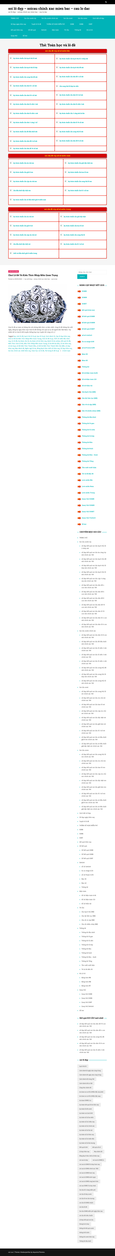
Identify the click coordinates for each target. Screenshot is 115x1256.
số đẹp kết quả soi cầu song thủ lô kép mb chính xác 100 (93, 675)
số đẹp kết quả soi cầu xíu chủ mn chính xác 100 (93, 762)
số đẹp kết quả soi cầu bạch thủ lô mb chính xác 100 (93, 573)
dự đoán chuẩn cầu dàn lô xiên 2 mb (25, 104)
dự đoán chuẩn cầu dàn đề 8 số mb (71, 141)
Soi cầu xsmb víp (30, 18)
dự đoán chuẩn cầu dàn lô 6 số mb (25, 95)
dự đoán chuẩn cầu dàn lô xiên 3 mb (72, 104)
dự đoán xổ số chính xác (87, 1126)
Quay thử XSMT (88, 512)
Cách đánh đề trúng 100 (86, 1079)
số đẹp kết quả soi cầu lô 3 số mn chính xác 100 (93, 795)
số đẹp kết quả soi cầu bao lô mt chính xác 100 (93, 706)
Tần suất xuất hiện (89, 467)
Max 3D (85, 354)
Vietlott (43, 30)
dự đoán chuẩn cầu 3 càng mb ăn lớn (72, 113)
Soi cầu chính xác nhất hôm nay (19, 351)
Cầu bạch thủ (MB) (89, 392)
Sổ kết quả (32, 30)
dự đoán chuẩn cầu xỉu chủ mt (23, 217)
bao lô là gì (41, 336)
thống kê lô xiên (84, 1232)
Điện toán (55, 30)
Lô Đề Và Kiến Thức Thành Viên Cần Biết (51, 346)
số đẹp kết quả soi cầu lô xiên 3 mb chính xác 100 (93, 656)
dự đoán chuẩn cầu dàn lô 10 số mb (72, 122)
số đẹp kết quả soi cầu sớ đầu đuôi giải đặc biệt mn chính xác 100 (93, 808)
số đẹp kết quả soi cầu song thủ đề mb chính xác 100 (93, 669)
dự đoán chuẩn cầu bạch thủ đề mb (72, 67)
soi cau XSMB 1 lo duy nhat (87, 1185)
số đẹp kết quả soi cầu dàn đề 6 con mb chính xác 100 (92, 593)
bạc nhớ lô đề (18, 336)
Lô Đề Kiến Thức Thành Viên (26, 346)
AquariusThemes (39, 1252)
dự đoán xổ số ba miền (86, 1117)
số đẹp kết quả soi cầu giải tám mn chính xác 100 (93, 788)
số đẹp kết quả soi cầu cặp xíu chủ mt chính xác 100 (93, 712)
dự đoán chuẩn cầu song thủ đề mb (25, 77)
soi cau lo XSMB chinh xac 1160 (88, 1168)
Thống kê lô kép (88, 436)
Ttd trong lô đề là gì (52, 351)
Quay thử (14, 36)
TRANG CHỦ (15, 18)
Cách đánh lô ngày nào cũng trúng (90, 1070)
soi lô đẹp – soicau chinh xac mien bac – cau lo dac (49, 8)
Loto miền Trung (88, 493)
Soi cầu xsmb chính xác (50, 18)
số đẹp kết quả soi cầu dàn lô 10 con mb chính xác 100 (92, 612)
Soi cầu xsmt (68, 18)
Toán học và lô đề (38, 351)
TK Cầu (66, 30)
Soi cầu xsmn (82, 18)
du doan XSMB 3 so (85, 1100)
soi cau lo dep (83, 1160)
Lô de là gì (12, 346)
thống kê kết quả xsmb (86, 1228)
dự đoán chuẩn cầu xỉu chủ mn (23, 163)
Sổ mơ (25, 36)
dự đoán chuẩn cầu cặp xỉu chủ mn (25, 181)
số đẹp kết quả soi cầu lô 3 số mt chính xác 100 (93, 732)
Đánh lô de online (53, 341)
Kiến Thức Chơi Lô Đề (15, 343)
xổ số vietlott (87, 335)
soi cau (11, 1252)
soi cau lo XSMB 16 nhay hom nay (89, 1164)
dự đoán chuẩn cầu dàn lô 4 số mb (25, 86)
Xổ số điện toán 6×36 (88, 895)
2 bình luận (66, 351)
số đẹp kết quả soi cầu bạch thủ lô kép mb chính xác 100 (93, 567)
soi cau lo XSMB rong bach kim (88, 1181)
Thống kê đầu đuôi (89, 417)
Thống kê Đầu (87, 442)
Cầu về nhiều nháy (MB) (91, 411)
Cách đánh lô (50, 336)
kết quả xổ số (96, 1147)
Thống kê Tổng (87, 461)
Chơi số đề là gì (47, 339)
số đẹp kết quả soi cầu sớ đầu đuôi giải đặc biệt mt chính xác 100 (93, 745)
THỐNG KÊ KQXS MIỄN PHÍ (56, 24)
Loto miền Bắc (87, 480)
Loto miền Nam (88, 486)
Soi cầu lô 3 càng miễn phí (87, 1190)
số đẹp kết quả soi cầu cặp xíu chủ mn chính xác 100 (93, 775)
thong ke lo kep (84, 1224)
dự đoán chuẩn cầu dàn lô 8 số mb (71, 95)
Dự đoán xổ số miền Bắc (86, 1139)
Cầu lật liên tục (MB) (89, 398)
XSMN (81, 24)
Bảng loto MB (86, 978)
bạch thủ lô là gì (30, 336)
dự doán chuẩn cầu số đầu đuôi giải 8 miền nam (29, 200)
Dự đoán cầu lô (23, 341)
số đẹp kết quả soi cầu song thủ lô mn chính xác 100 (93, 755)
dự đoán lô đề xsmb (85, 1109)
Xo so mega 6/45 (88, 342)
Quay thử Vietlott (89, 518)
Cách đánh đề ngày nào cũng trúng (90, 1075)
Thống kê (78, 30)
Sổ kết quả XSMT (88, 329)
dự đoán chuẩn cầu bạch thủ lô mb (25, 58)
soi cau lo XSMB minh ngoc (87, 1177)
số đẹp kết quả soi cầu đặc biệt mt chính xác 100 (93, 719)
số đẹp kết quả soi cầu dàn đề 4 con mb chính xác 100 (92, 586)
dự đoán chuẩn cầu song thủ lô (74, 235)
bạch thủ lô (82, 1066)
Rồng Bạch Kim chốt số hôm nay (48, 348)
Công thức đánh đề (85, 1087)
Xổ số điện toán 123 (89, 379)
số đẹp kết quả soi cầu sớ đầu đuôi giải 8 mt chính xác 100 (93, 738)
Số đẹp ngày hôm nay (18, 24)
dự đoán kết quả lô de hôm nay (89, 1105)
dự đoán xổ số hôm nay (86, 1134)
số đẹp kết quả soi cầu (86, 1220)
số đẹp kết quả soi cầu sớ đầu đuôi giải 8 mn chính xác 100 (93, 801)
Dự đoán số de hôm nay (38, 341)
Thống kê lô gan (88, 423)
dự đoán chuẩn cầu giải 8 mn (23, 172)
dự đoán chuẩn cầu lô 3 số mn (78, 190)
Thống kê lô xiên (88, 430)
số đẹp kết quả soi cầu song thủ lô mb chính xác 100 (93, 682)
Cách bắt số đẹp (98, 18)
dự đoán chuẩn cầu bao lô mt (74, 226)
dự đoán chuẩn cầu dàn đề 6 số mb (25, 141)
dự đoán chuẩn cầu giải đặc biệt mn (80, 163)
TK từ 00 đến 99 (87, 474)
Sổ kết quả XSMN (88, 323)
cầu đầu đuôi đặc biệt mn (22, 190)
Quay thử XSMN (88, 505)
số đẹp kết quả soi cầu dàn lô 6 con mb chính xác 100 (94, 625)
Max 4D (85, 360)
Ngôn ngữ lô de (30, 348)
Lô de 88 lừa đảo (54, 343)
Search (82, 276)
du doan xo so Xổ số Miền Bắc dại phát (91, 1092)
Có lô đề (14, 341)
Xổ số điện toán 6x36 (90, 373)
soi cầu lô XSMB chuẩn (86, 1203)
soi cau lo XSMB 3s (98, 1160)
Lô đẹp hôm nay (84, 1151)
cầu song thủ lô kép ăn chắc (69, 86)
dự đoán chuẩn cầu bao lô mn (78, 172)
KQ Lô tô (90, 30)
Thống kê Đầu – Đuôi (90, 455)
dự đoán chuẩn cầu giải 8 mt (23, 226)
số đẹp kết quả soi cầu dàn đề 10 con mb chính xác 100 (93, 606)
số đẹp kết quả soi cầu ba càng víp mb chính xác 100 (93, 554)
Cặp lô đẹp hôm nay (63, 336)
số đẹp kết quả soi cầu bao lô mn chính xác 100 (93, 769)
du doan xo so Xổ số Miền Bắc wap (90, 1096)
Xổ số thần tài (87, 386)
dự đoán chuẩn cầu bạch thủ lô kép (25, 67)
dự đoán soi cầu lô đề (86, 1113)
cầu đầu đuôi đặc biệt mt (21, 244)
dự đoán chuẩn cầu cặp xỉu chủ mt (25, 235)
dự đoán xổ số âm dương (87, 1143)
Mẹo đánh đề (19, 348)
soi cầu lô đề (83, 1207)
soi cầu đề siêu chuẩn (86, 1215)
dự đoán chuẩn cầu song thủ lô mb (71, 132)
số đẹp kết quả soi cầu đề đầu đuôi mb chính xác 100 (93, 643)
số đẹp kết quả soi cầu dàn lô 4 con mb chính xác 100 (94, 619)
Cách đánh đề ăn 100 (85, 1083)
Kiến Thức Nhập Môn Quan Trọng (35, 343)
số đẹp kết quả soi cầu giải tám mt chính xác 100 (93, 725)
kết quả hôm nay (17, 30)
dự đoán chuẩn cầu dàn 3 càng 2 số (25, 122)
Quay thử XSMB (88, 499)
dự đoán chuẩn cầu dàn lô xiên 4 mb (25, 113)
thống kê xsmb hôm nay (86, 1237)
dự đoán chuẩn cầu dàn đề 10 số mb (25, 148)
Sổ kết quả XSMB (88, 316)
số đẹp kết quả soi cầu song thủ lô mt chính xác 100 (93, 693)
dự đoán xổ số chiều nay (86, 1122)
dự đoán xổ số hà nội (85, 1130)
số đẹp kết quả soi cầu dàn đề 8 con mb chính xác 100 (92, 599)
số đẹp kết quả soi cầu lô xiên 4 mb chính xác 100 (94, 662)
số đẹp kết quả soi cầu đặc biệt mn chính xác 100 (93, 782)
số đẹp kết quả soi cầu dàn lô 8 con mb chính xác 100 (94, 636)
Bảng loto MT (86, 986)
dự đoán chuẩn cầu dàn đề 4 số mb (71, 77)
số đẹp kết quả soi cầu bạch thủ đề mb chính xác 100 (93, 560)
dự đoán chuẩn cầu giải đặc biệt (75, 217)
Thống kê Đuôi (87, 449)
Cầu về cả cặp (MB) (89, 404)
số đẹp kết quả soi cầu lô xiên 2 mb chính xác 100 (93, 649)
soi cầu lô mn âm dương (86, 1198)
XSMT (90, 24)
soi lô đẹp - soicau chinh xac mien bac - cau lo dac (41, 279)
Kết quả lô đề (65, 341)
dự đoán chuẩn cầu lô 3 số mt (74, 244)
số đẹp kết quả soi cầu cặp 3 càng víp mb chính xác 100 (93, 580)
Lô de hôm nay (65, 343)
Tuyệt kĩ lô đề (36, 24)
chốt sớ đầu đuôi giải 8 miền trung (25, 253)
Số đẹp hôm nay (66, 348)
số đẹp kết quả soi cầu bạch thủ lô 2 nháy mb (93, 547)
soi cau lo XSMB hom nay (87, 1173)
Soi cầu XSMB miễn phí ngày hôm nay (91, 1211)
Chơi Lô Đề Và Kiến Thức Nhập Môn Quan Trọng (33, 275)
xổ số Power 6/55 (88, 348)
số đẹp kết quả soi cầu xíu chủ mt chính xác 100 (93, 699)
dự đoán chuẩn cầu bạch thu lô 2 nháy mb (74, 59)
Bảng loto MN (86, 982)
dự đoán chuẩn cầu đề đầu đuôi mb (25, 132)
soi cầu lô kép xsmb (85, 1194)
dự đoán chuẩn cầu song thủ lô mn (80, 181)
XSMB (72, 24)
